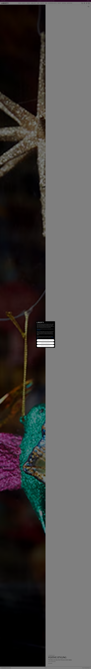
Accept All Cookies (45, 340)
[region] (45, 334)
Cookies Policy (38, 329)
